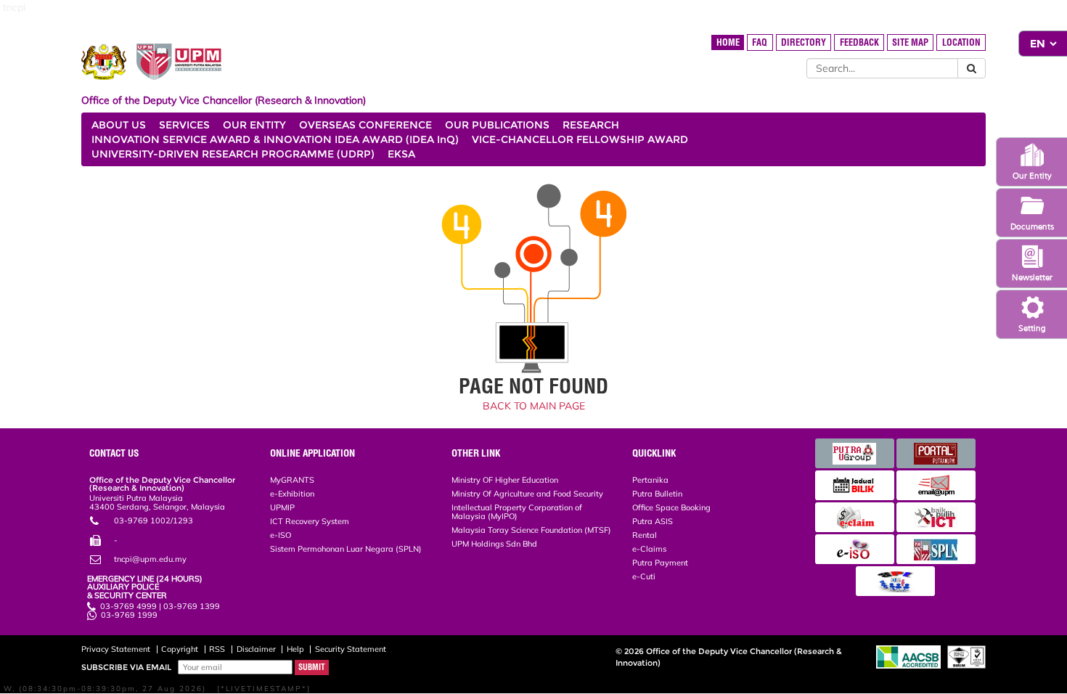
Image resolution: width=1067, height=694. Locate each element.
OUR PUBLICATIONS (497, 124)
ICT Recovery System (309, 521)
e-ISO (280, 535)
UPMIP (282, 507)
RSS (217, 649)
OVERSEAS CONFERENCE (365, 124)
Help (295, 649)
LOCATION (961, 42)
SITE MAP (910, 42)
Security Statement (350, 649)
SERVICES (184, 124)
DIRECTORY (803, 42)
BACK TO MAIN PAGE (534, 405)
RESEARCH (591, 124)
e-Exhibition (292, 494)
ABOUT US (118, 124)
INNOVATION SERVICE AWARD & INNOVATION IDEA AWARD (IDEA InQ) (275, 139)
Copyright (179, 649)
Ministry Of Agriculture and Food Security (527, 494)
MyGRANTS (292, 480)
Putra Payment (660, 563)
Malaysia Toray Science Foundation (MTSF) (531, 530)
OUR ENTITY (254, 124)
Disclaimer (256, 649)
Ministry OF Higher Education (504, 480)
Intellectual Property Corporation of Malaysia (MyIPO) (516, 511)
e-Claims (649, 549)
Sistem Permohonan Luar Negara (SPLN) (346, 549)
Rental (644, 535)
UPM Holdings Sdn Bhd (494, 544)
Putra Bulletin (657, 494)
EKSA (401, 153)
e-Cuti (643, 576)
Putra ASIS (652, 521)
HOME (728, 42)
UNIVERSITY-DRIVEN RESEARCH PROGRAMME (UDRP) (233, 153)
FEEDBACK (859, 42)
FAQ (759, 42)
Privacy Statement (115, 649)
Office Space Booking (671, 507)
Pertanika (650, 480)
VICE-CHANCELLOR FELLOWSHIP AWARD (580, 139)
